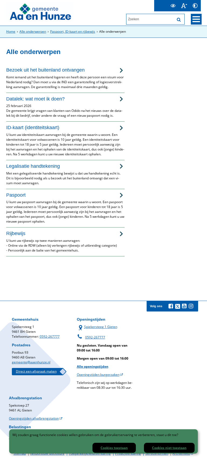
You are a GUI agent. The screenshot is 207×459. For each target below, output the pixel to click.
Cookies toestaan (114, 447)
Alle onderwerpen (32, 31)
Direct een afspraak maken (36, 371)
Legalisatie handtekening (33, 166)
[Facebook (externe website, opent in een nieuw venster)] (171, 306)
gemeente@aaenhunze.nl (31, 362)
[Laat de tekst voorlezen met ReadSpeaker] (164, 2)
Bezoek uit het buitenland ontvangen (45, 70)
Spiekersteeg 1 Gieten (97, 326)
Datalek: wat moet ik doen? (35, 99)
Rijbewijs (15, 233)
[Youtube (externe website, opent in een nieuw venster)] (184, 306)
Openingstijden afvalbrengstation (34, 418)
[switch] (173, 5)
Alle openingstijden (92, 366)
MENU (196, 19)
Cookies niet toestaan (169, 447)
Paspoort (16, 195)
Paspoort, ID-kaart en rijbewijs (72, 31)
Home (10, 31)
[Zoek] (179, 20)
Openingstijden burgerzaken (98, 374)
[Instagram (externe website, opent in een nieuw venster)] (191, 306)
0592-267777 (50, 336)
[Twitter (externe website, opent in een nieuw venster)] (178, 306)
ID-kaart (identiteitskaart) (32, 127)
